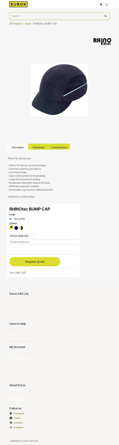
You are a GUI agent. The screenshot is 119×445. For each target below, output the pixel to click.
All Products (15, 23)
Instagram (19, 427)
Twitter (17, 418)
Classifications (59, 147)
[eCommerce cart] (101, 4)
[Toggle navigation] (107, 4)
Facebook (19, 413)
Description (18, 147)
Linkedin (18, 423)
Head (27, 23)
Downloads (39, 147)
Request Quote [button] (35, 261)
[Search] (105, 16)
